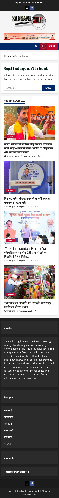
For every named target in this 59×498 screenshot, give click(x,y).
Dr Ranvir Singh (12, 156)
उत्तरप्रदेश (8, 417)
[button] (4, 46)
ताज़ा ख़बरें (11, 136)
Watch (52, 46)
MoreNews (47, 491)
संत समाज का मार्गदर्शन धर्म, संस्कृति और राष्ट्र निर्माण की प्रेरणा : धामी (27, 305)
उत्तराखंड (10, 190)
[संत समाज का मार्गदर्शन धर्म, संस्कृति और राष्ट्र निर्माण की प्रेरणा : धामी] (29, 282)
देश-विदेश (8, 437)
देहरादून (7, 443)
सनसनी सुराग (10, 206)
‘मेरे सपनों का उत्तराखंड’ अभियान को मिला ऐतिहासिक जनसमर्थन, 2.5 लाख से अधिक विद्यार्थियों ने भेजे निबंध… (25, 252)
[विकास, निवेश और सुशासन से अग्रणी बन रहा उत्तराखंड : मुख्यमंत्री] (29, 177)
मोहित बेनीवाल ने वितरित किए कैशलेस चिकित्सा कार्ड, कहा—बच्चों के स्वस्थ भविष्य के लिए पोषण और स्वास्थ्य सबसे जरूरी (28, 148)
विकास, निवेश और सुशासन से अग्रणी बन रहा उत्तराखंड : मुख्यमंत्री (27, 200)
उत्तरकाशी (8, 410)
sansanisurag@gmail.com (17, 471)
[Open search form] (36, 46)
